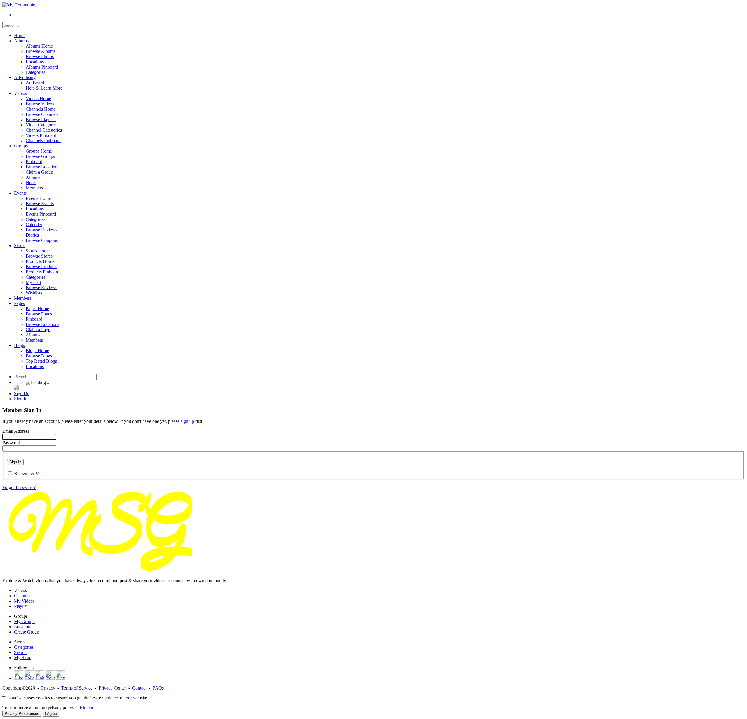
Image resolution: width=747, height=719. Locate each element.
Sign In (15, 462)
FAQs (158, 687)
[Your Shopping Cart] (16, 388)
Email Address (15, 431)
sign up (187, 421)
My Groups (24, 621)
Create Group (26, 631)
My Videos (24, 600)
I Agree (51, 713)
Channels (22, 595)
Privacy (48, 687)
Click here (84, 707)
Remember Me (27, 473)
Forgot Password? (19, 487)
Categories (24, 647)
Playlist (20, 606)
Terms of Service (76, 687)
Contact (139, 687)
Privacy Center (112, 687)
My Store (22, 657)
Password (11, 442)
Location (22, 626)
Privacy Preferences (22, 713)
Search (20, 652)
